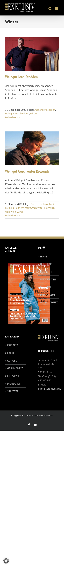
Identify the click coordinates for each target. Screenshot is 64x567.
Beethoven (36, 204)
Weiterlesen (11, 117)
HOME (44, 256)
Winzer (34, 113)
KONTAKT (45, 287)
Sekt (17, 207)
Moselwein (49, 204)
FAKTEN (12, 353)
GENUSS (12, 360)
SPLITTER (13, 391)
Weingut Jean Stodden (21, 77)
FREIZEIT (12, 345)
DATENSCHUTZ (48, 302)
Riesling (9, 207)
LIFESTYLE (13, 376)
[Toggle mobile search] (50, 8)
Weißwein (10, 211)
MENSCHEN (14, 383)
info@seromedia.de (49, 388)
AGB (42, 310)
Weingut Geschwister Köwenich (38, 207)
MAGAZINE (46, 271)
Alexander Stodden (44, 109)
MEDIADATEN (48, 279)
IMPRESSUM (47, 294)
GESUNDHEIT (15, 368)
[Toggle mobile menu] (57, 8)
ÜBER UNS (46, 264)
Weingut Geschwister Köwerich (27, 171)
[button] (6, 561)
